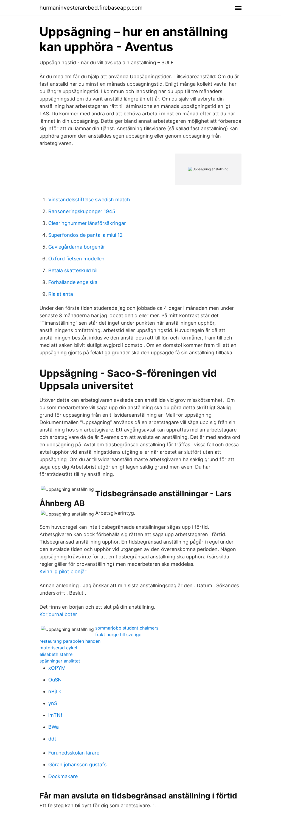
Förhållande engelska (72, 282)
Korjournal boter (58, 614)
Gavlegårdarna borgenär (76, 247)
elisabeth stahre (56, 654)
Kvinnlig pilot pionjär (63, 571)
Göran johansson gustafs (77, 764)
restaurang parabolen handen (70, 641)
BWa (53, 727)
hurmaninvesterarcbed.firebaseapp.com (91, 7)
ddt (52, 739)
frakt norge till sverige (118, 634)
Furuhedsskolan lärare (73, 753)
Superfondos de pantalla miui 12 (85, 235)
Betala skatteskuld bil (72, 270)
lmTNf (55, 715)
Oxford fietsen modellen (76, 258)
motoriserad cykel (58, 647)
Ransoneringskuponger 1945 (81, 211)
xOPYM (57, 668)
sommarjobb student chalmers (126, 628)
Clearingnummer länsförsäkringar (87, 223)
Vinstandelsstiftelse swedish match (89, 199)
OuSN (55, 680)
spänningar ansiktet (60, 661)
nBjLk (54, 691)
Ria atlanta (60, 294)
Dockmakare (63, 776)
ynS (52, 703)
